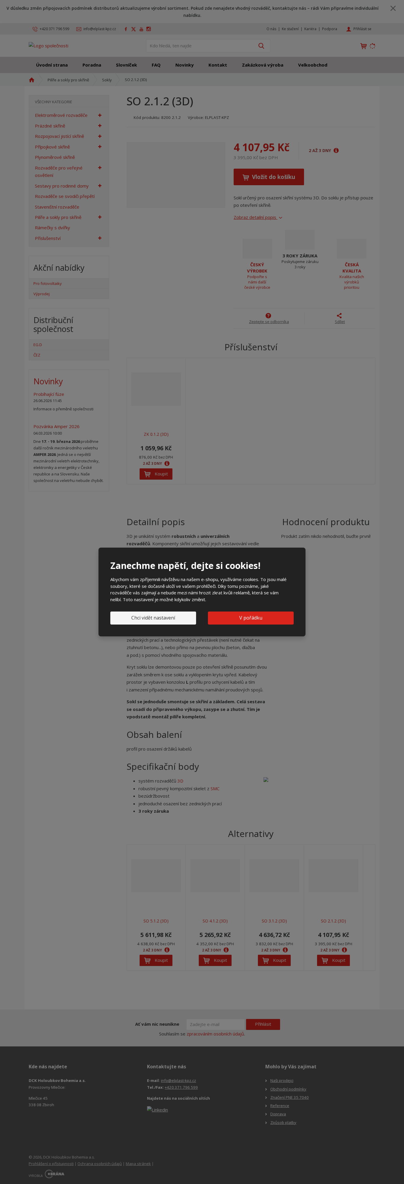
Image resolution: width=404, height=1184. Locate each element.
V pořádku (250, 617)
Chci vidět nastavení (153, 617)
